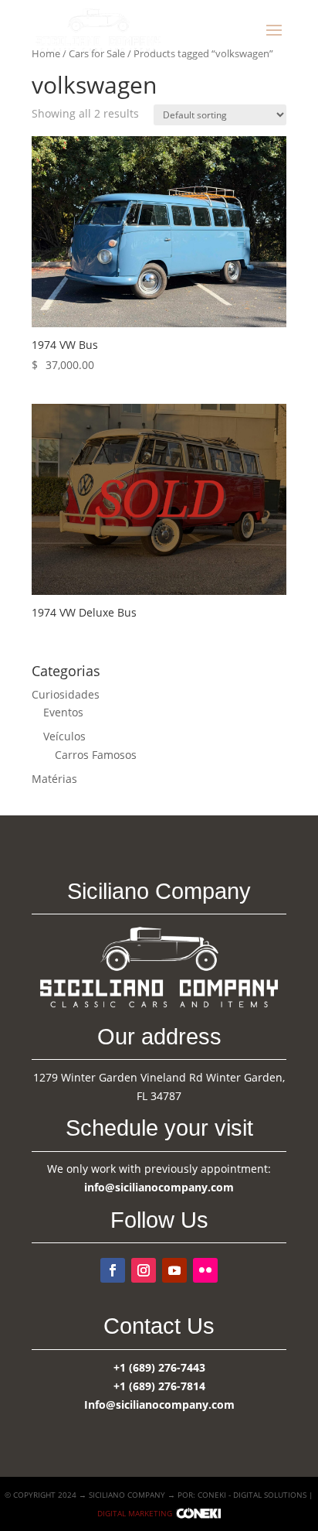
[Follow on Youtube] (174, 1270)
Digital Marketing (134, 1513)
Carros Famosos (96, 754)
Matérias (54, 778)
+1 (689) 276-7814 (159, 1386)
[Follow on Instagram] (143, 1270)
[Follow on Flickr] (205, 1270)
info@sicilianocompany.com (159, 1187)
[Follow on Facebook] (112, 1270)
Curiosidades (66, 694)
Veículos (64, 736)
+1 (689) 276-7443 (159, 1367)
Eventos (63, 712)
